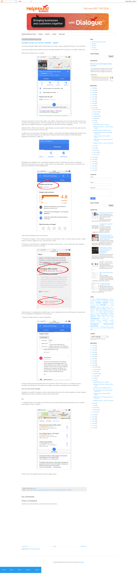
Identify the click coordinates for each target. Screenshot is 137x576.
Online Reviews (103, 310)
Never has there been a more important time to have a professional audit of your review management (106, 237)
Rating (104, 311)
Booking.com (105, 299)
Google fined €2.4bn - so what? (101, 124)
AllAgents (98, 299)
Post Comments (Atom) (34, 549)
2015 (93, 159)
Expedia (112, 302)
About (11, 570)
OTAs (97, 310)
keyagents (39, 490)
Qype (96, 311)
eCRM (112, 322)
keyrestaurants (57, 490)
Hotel (112, 305)
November (96, 112)
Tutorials (28, 570)
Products (40, 34)
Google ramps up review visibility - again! (40, 42)
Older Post (83, 546)
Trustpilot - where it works (105, 261)
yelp (91, 329)
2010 (93, 170)
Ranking (100, 311)
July (94, 120)
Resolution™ (64, 490)
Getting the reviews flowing (106, 212)
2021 (93, 99)
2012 (93, 166)
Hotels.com (99, 307)
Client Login (62, 34)
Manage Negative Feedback (98, 308)
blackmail (92, 320)
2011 (93, 168)
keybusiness (45, 490)
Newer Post (25, 546)
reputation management (107, 327)
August (95, 118)
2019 (93, 103)
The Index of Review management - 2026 (104, 284)
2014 (93, 161)
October (95, 114)
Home (54, 546)
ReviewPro (111, 315)
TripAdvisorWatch (105, 318)
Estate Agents (102, 303)
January (95, 154)
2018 (93, 105)
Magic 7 (112, 307)
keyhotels (51, 490)
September (96, 116)
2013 (93, 163)
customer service (102, 322)
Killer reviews (106, 307)
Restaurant (93, 315)
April (94, 148)
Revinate (99, 316)
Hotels (93, 307)
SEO (104, 316)
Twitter (112, 318)
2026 (93, 88)
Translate (102, 339)
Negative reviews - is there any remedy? (103, 143)
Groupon (108, 305)
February (95, 152)
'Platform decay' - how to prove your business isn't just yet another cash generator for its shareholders (105, 250)
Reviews (70, 490)
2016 (93, 157)
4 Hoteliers (93, 299)
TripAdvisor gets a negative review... (102, 130)
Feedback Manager (95, 305)
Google (103, 305)
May (94, 145)
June (94, 122)
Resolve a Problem (95, 313)
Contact (54, 34)
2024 (93, 92)
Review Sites (104, 315)
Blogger (82, 562)
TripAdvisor (94, 319)
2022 (93, 97)
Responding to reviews (107, 313)
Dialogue (105, 300)
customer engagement (102, 320)
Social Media (110, 316)
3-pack (27, 490)
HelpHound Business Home (29, 34)
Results (98, 315)
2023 (93, 94)
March (95, 150)
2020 (93, 101)
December (96, 109)
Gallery (19, 570)
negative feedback (104, 326)
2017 (93, 107)
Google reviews (33, 490)
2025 (93, 90)
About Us (47, 34)
